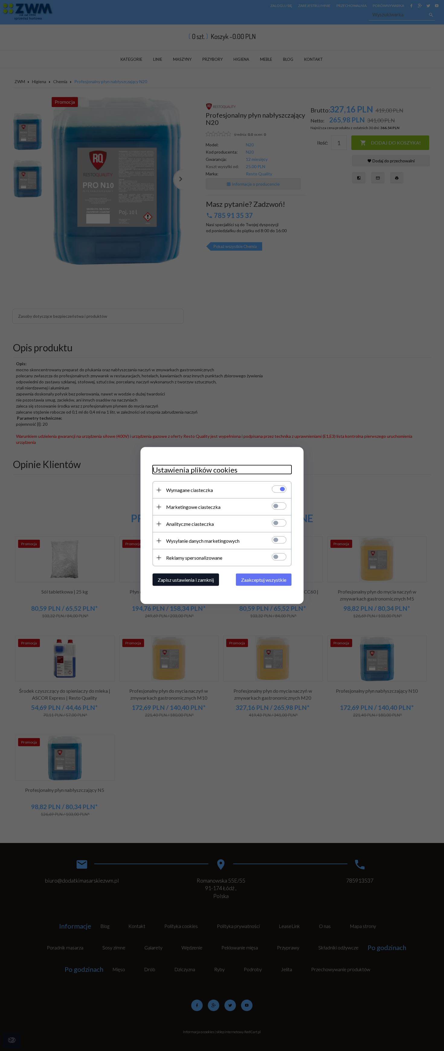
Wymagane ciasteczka (189, 490)
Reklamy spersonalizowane (194, 558)
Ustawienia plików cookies (195, 469)
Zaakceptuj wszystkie (263, 580)
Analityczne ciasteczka (190, 524)
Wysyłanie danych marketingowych (203, 541)
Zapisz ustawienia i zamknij (186, 580)
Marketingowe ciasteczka (193, 507)
